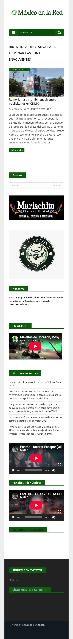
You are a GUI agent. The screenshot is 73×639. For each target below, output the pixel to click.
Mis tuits (13, 580)
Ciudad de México (19, 69)
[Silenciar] (54, 470)
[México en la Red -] (36, 11)
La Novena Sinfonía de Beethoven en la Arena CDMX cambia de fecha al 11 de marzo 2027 (36, 419)
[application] (36, 458)
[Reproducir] (13, 470)
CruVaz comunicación (33, 624)
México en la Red (20, 109)
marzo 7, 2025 (38, 109)
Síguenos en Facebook (28, 530)
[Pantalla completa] (59, 465)
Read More (17, 149)
